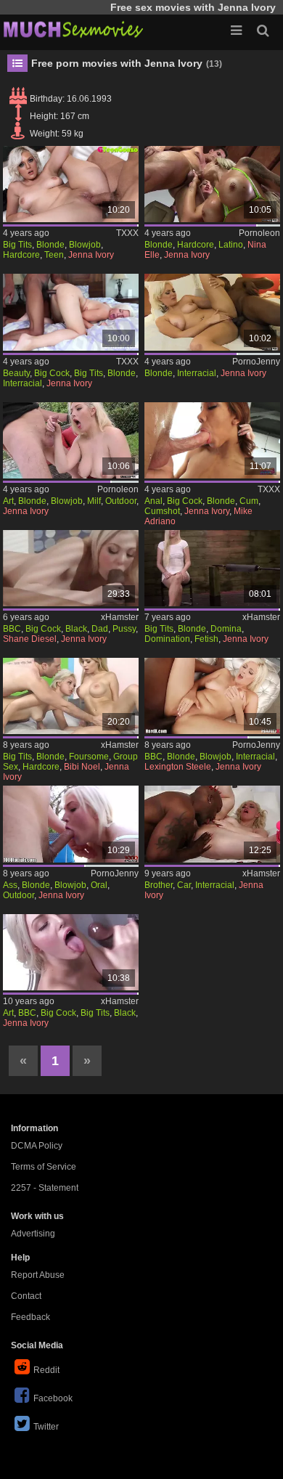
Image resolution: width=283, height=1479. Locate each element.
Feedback (30, 1317)
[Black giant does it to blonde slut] (212, 312)
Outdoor (120, 501)
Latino (230, 245)
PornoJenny (256, 361)
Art (8, 501)
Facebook (53, 1398)
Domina (226, 629)
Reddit (46, 1370)
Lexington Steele (177, 767)
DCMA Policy (36, 1146)
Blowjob (85, 245)
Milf (94, 501)
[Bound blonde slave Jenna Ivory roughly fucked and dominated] (212, 568)
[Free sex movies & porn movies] (72, 29)
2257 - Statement (44, 1188)
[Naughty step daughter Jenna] (71, 568)
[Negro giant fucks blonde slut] (212, 696)
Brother (158, 885)
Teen (54, 255)
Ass (10, 885)
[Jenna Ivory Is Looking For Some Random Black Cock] (71, 952)
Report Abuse (38, 1275)
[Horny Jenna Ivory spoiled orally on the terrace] (71, 824)
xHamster (120, 617)
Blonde (50, 245)
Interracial (22, 383)
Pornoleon (259, 233)
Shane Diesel (30, 639)
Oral (99, 885)
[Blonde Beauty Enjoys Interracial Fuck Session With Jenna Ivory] (71, 312)
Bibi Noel (82, 767)
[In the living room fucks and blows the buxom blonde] (71, 440)
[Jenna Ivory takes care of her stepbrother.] (212, 824)
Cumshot (162, 511)
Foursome (89, 756)
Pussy (124, 629)
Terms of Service (43, 1167)
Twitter (46, 1427)
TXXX (127, 233)
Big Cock (52, 373)
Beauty (16, 373)
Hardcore (21, 255)
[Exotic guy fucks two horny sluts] (212, 184)
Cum (248, 501)
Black (76, 629)
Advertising (33, 1234)
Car (184, 885)
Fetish (206, 639)
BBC (12, 629)
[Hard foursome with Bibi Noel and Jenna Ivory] (71, 696)
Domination (167, 639)
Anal (153, 501)
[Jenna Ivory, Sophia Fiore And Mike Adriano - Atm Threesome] (212, 440)
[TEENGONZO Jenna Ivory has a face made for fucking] (71, 184)
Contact (26, 1296)
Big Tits (17, 245)
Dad (99, 629)
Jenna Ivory (91, 255)
